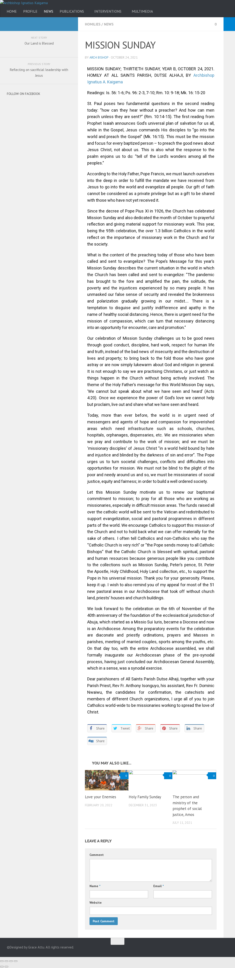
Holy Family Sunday (145, 796)
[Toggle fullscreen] (11, 961)
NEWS (48, 11)
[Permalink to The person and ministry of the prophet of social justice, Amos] (194, 780)
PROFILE (30, 11)
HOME (12, 11)
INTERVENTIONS (107, 11)
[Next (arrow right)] (6, 966)
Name (95, 886)
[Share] (6, 961)
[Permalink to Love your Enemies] (107, 780)
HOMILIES (93, 24)
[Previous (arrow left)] (2, 966)
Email (158, 886)
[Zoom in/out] (15, 961)
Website (96, 902)
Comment (97, 855)
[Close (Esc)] (2, 961)
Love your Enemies (100, 796)
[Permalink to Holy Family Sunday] (150, 780)
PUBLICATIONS (72, 11)
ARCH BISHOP (99, 57)
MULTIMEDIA (142, 11)
